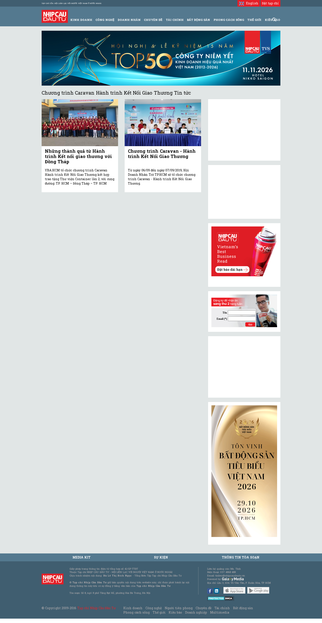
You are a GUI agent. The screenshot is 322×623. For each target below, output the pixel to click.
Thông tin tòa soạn (240, 557)
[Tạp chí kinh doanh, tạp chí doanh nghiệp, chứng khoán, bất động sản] (55, 16)
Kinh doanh (132, 608)
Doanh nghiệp (196, 612)
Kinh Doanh (81, 20)
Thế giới (254, 20)
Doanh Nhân (129, 20)
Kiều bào (175, 612)
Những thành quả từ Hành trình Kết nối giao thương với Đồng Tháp (78, 156)
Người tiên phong (178, 608)
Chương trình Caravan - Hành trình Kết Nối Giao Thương (162, 153)
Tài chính (222, 608)
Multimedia (219, 612)
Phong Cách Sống (229, 20)
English (251, 3)
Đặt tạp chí (270, 3)
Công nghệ (153, 608)
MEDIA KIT (81, 557)
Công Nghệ (105, 20)
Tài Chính (175, 20)
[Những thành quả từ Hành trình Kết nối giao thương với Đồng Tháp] (80, 122)
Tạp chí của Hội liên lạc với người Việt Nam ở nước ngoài (71, 3)
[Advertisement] (244, 366)
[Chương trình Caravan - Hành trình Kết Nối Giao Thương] (163, 122)
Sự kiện (161, 557)
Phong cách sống (136, 612)
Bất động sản (198, 20)
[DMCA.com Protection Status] (220, 598)
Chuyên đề (153, 20)
